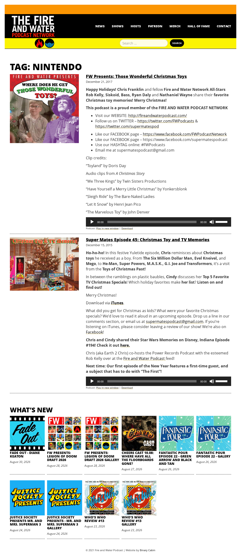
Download (127, 228)
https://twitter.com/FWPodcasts (165, 121)
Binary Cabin (147, 550)
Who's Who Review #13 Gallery (132, 521)
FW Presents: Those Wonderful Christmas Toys (136, 76)
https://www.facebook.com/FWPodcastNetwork (185, 134)
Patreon (155, 26)
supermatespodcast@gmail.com (174, 321)
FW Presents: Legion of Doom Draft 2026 (62, 456)
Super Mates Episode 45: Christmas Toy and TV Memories (147, 239)
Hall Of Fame (199, 26)
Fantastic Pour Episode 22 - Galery (213, 454)
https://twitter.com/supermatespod (127, 126)
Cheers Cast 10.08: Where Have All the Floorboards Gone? (138, 458)
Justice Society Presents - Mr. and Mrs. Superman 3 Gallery (64, 522)
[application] (158, 222)
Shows (118, 26)
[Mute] (211, 222)
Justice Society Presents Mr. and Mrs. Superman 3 (26, 521)
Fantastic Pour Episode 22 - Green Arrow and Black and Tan (175, 458)
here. (125, 345)
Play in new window (107, 228)
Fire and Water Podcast (144, 358)
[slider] (222, 221)
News (100, 26)
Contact (224, 26)
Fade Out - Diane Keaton (25, 454)
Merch (175, 26)
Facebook (94, 332)
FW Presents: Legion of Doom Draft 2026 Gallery (101, 456)
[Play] (92, 222)
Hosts (136, 26)
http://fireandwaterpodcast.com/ (157, 115)
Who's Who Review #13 (95, 519)
